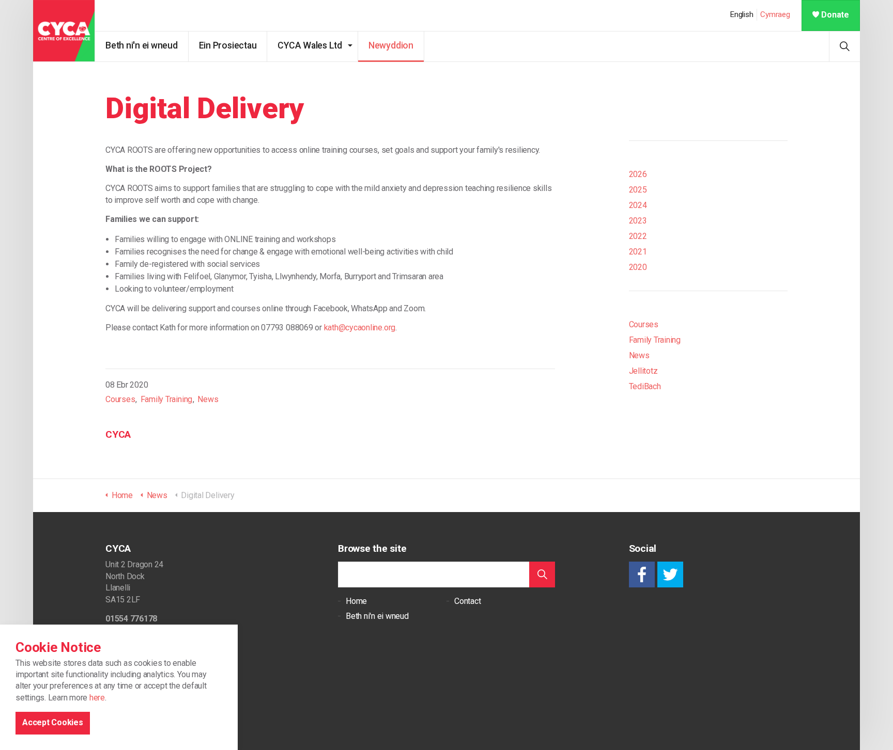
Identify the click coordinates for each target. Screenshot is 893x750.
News (207, 399)
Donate (835, 15)
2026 (638, 174)
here (97, 698)
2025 (638, 190)
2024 (638, 205)
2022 (638, 236)
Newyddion (390, 45)
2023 (638, 221)
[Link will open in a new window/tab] (642, 574)
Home (356, 601)
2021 (638, 252)
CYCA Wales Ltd (310, 45)
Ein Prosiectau (228, 45)
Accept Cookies (52, 723)
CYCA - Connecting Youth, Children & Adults (64, 31)
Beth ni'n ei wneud (141, 45)
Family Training (166, 399)
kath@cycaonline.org (359, 327)
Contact (467, 601)
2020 (638, 267)
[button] (542, 574)
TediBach (645, 386)
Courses (120, 399)
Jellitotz (643, 371)
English (741, 14)
